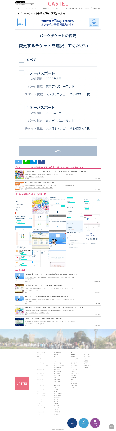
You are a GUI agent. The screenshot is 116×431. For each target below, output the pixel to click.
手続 (47, 187)
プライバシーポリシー (89, 359)
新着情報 (39, 354)
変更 (42, 176)
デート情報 (40, 405)
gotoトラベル (40, 410)
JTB (26, 312)
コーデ (72, 367)
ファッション (40, 389)
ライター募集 (87, 357)
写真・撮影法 (40, 379)
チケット (39, 361)
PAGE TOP (111, 426)
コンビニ (37, 323)
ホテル (72, 381)
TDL (38, 357)
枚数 (51, 187)
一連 (43, 187)
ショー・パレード (41, 375)
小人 (47, 312)
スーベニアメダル (41, 407)
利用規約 (86, 363)
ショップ (39, 399)
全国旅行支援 (40, 412)
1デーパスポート (39, 290)
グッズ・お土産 (41, 395)
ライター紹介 (87, 354)
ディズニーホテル (41, 393)
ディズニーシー (41, 359)
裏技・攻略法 (40, 369)
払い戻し (43, 323)
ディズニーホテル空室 (42, 365)
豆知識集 (39, 403)
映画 (72, 379)
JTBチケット (42, 312)
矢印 (35, 187)
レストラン (40, 377)
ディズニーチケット (29, 176)
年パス (72, 387)
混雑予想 (73, 357)
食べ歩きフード (41, 414)
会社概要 (86, 361)
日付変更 (37, 176)
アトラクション (41, 367)
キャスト (39, 387)
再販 (39, 187)
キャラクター (40, 397)
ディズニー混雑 (41, 363)
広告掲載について (88, 365)
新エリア (39, 391)
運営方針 (86, 367)
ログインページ (29, 187)
